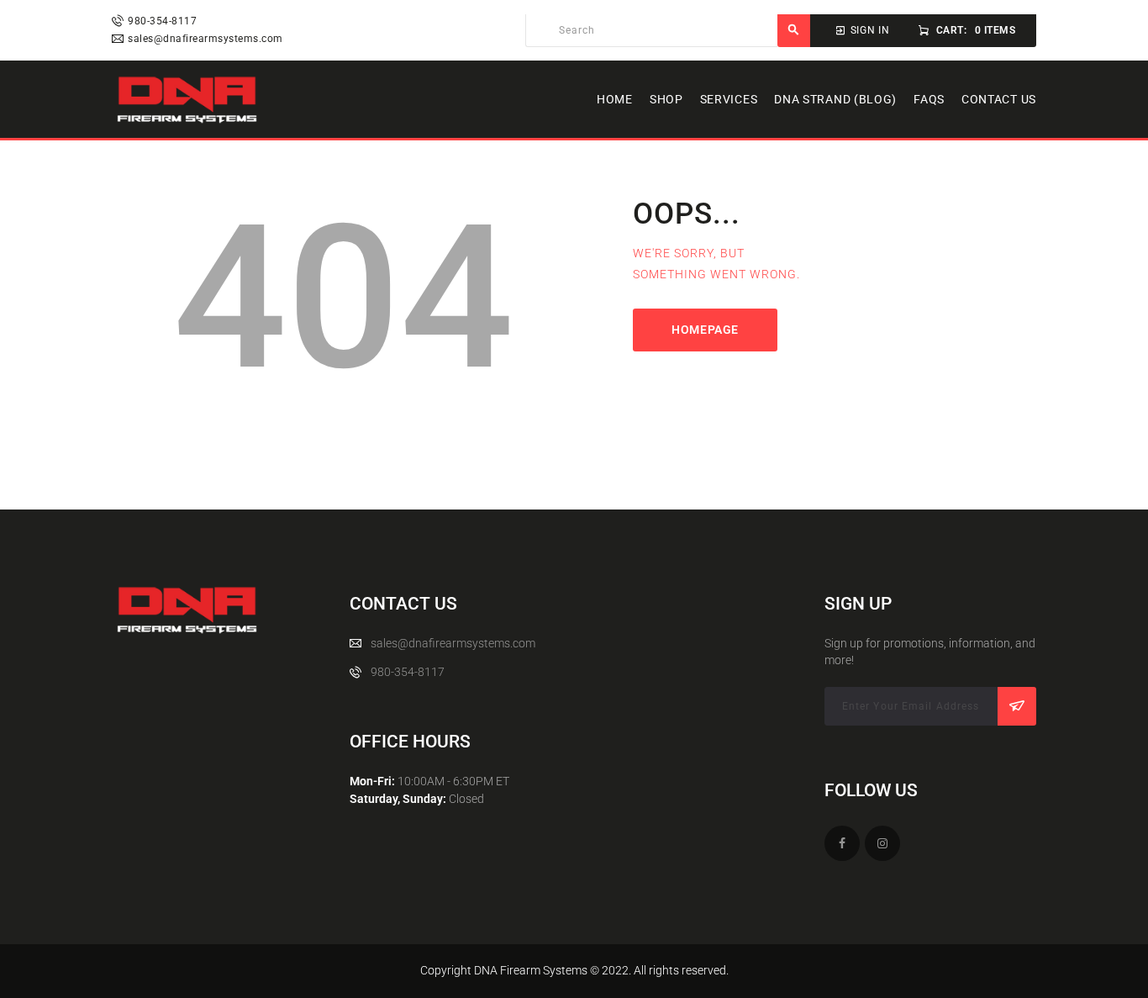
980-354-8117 (408, 672)
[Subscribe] (1017, 706)
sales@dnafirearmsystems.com (453, 643)
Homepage (705, 329)
